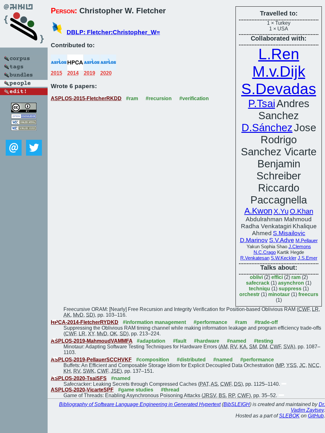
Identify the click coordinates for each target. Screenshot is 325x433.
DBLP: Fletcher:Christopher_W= (113, 32)
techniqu (259, 288)
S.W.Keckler (283, 258)
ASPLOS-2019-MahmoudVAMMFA (91, 341)
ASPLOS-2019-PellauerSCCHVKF (91, 359)
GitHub (316, 415)
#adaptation (151, 341)
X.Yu (281, 211)
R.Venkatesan (254, 258)
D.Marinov (254, 240)
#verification (194, 98)
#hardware (206, 341)
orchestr (249, 294)
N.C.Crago (265, 252)
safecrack (257, 283)
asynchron (291, 283)
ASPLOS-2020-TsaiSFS (79, 378)
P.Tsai (261, 103)
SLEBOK (289, 415)
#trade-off (266, 322)
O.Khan (301, 211)
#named (236, 341)
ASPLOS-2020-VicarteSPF (82, 389)
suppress (290, 288)
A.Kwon (258, 211)
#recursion (159, 98)
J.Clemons (300, 246)
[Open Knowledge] (23, 117)
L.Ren (278, 54)
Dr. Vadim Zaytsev (308, 407)
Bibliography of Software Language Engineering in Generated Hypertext (140, 404)
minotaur (279, 294)
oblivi (256, 277)
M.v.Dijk (278, 71)
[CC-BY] (23, 110)
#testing (263, 341)
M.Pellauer (306, 240)
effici (277, 277)
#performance (210, 322)
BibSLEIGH (236, 404)
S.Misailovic (289, 233)
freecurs (308, 294)
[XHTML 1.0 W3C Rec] (23, 123)
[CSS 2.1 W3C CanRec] (23, 135)
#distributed (191, 359)
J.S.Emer (307, 258)
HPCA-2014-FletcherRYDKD (84, 322)
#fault (179, 341)
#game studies (135, 389)
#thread (170, 389)
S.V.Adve (281, 240)
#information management (154, 322)
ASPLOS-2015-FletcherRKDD (86, 98)
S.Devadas (278, 89)
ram (296, 277)
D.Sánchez (267, 127)
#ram (132, 98)
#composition (152, 359)
